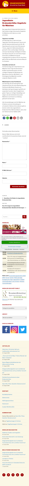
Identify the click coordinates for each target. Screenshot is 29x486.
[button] (4, 118)
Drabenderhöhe (17, 3)
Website (4, 178)
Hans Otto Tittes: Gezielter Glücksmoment (14, 384)
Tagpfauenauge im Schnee (13, 421)
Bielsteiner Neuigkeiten (11, 450)
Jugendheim (16, 279)
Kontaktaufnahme (7, 394)
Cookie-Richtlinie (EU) (8, 407)
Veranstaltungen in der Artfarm (10, 281)
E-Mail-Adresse (7, 170)
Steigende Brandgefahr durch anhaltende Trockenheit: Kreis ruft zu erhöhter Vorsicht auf (14, 370)
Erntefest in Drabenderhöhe (15, 253)
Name (4, 162)
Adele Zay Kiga (18, 277)
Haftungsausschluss (8, 400)
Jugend (6, 125)
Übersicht (5, 299)
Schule (12, 277)
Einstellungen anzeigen (14, 246)
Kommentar (6, 141)
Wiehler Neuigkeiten (9, 430)
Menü (15, 11)
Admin (16, 18)
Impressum (21, 249)
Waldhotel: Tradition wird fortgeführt (11, 432)
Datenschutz (16, 249)
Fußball (22, 279)
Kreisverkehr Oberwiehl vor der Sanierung (12, 436)
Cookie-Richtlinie (8, 249)
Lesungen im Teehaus (7, 458)
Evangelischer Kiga (7, 279)
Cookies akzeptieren (14, 242)
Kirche (7, 277)
